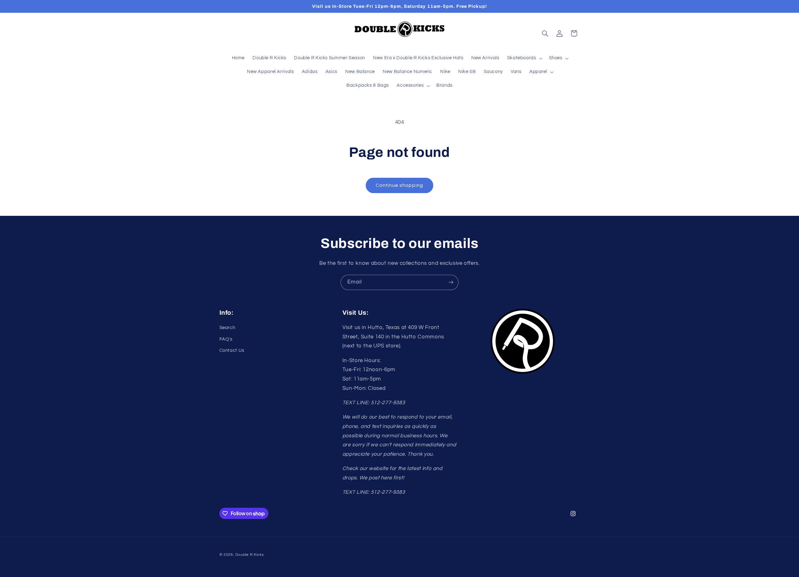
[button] (524, 58)
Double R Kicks (249, 554)
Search (227, 327)
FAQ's (226, 339)
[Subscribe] (451, 282)
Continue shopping (400, 185)
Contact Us (231, 350)
